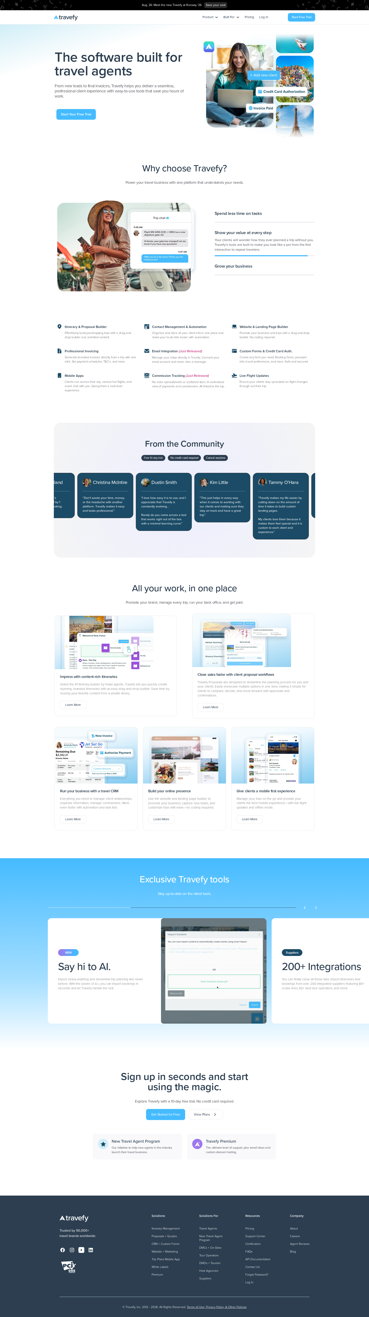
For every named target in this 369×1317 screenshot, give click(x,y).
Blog (293, 1251)
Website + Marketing (165, 1251)
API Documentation (258, 1259)
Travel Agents (208, 1228)
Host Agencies (208, 1271)
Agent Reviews (299, 1244)
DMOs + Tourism (209, 1263)
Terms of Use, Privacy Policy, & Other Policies (217, 1307)
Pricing (249, 17)
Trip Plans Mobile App (166, 1259)
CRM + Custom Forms (165, 1244)
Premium (157, 1274)
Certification (253, 1244)
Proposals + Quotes (164, 1236)
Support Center (255, 1236)
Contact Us (252, 1267)
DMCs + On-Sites (210, 1248)
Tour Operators (208, 1255)
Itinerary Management (166, 1228)
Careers (295, 1236)
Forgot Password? (256, 1274)
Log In (263, 17)
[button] (210, 17)
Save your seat (216, 5)
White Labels (160, 1267)
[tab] (264, 219)
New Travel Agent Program (211, 1238)
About (294, 1228)
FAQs (248, 1251)
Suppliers (205, 1278)
